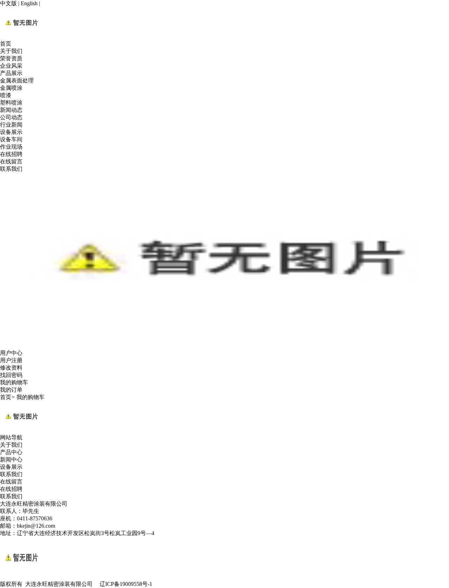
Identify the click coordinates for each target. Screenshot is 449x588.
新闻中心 (11, 459)
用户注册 (11, 360)
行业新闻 (11, 125)
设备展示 (11, 132)
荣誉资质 (11, 58)
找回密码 (11, 375)
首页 (5, 44)
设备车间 (11, 139)
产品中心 (11, 452)
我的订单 (11, 390)
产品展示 (11, 73)
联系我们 (11, 169)
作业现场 (11, 147)
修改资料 (11, 368)
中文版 (8, 3)
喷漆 (5, 95)
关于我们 (11, 51)
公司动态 (11, 117)
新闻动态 (11, 110)
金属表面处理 (17, 80)
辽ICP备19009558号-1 (126, 584)
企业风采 (11, 66)
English (29, 3)
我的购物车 (14, 382)
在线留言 (11, 161)
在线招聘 (11, 154)
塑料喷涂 (11, 103)
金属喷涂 (11, 88)
